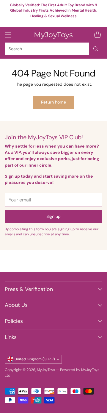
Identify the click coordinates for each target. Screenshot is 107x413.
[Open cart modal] (97, 35)
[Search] (95, 49)
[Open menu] (8, 35)
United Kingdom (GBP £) (35, 359)
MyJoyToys (46, 369)
